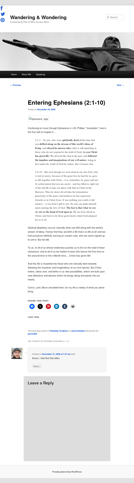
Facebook (2, 8)
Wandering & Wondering (38, 17)
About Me (26, 74)
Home (14, 74)
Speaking (40, 74)
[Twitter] (2, 14)
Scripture (63, 330)
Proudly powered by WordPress (67, 471)
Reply (37, 366)
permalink (32, 333)
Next (120, 85)
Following (54, 330)
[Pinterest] (2, 19)
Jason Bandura (78, 330)
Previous (15, 85)
